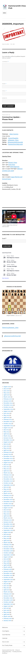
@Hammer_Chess (13, 140)
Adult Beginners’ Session (13, 257)
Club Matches (6, 634)
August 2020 (7, 507)
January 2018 (7, 571)
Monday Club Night (11, 262)
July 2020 (6, 509)
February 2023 (8, 452)
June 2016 (6, 610)
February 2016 (8, 618)
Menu (4, 12)
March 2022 (7, 473)
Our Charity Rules (7, 645)
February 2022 (8, 475)
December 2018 (8, 548)
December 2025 (8, 403)
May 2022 (6, 468)
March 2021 (7, 493)
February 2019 (8, 544)
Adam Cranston (13, 134)
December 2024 (8, 421)
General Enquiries (13, 138)
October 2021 (7, 483)
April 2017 (6, 589)
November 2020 (8, 501)
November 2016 (8, 600)
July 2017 (6, 583)
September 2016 (8, 604)
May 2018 (6, 563)
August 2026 (7, 386)
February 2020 (8, 520)
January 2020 (7, 522)
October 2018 (7, 553)
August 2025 (7, 411)
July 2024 (6, 429)
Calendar (4, 638)
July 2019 (6, 534)
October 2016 (7, 602)
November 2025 (8, 405)
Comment (5, 61)
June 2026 (6, 390)
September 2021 (8, 485)
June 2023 (6, 446)
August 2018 (7, 557)
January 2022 (7, 477)
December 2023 (8, 440)
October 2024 (7, 423)
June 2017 (6, 585)
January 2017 (7, 596)
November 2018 (8, 551)
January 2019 (7, 546)
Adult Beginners (14, 166)
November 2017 (8, 575)
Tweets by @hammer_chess (10, 327)
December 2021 (8, 479)
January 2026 (7, 401)
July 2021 (6, 487)
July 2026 (6, 388)
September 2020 (8, 505)
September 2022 (8, 460)
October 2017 (7, 577)
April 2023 (6, 450)
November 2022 (8, 458)
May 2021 (6, 489)
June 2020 (6, 512)
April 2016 (6, 614)
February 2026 (8, 399)
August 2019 (7, 532)
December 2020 (8, 499)
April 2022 (6, 470)
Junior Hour (11, 164)
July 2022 (6, 464)
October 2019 (7, 528)
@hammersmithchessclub (15, 142)
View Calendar (5, 278)
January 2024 (7, 438)
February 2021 (8, 495)
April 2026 (7, 395)
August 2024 (7, 427)
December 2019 (8, 524)
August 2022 (7, 462)
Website (4, 98)
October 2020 (7, 503)
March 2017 (7, 592)
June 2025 (6, 413)
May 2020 (6, 514)
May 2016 (6, 612)
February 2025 (8, 419)
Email (4, 91)
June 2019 (6, 536)
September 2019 (8, 530)
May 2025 (6, 415)
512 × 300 (12, 44)
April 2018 (6, 565)
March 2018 (7, 567)
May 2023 (6, 448)
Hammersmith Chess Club (8, 650)
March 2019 (7, 542)
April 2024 (6, 434)
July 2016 (6, 608)
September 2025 (8, 409)
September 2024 (8, 425)
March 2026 (7, 397)
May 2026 (6, 393)
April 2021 (6, 491)
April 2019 (6, 540)
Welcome (5, 627)
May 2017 (6, 587)
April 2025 (6, 417)
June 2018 (6, 561)
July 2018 (6, 559)
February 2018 (8, 569)
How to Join (5, 642)
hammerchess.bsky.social (15, 144)
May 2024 (6, 431)
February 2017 (8, 594)
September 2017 (8, 579)
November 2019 (8, 526)
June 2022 (6, 466)
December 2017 (8, 573)
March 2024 (7, 436)
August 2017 (7, 581)
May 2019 (6, 538)
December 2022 (8, 456)
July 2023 (6, 444)
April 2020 (6, 516)
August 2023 (7, 442)
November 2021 (8, 481)
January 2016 (7, 620)
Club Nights (5, 631)
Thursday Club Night (12, 266)
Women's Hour (12, 162)
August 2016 (7, 606)
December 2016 (8, 598)
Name (4, 83)
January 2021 (7, 497)
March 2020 (7, 518)
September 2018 (8, 555)
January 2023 (7, 454)
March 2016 (7, 616)
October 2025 (7, 407)
